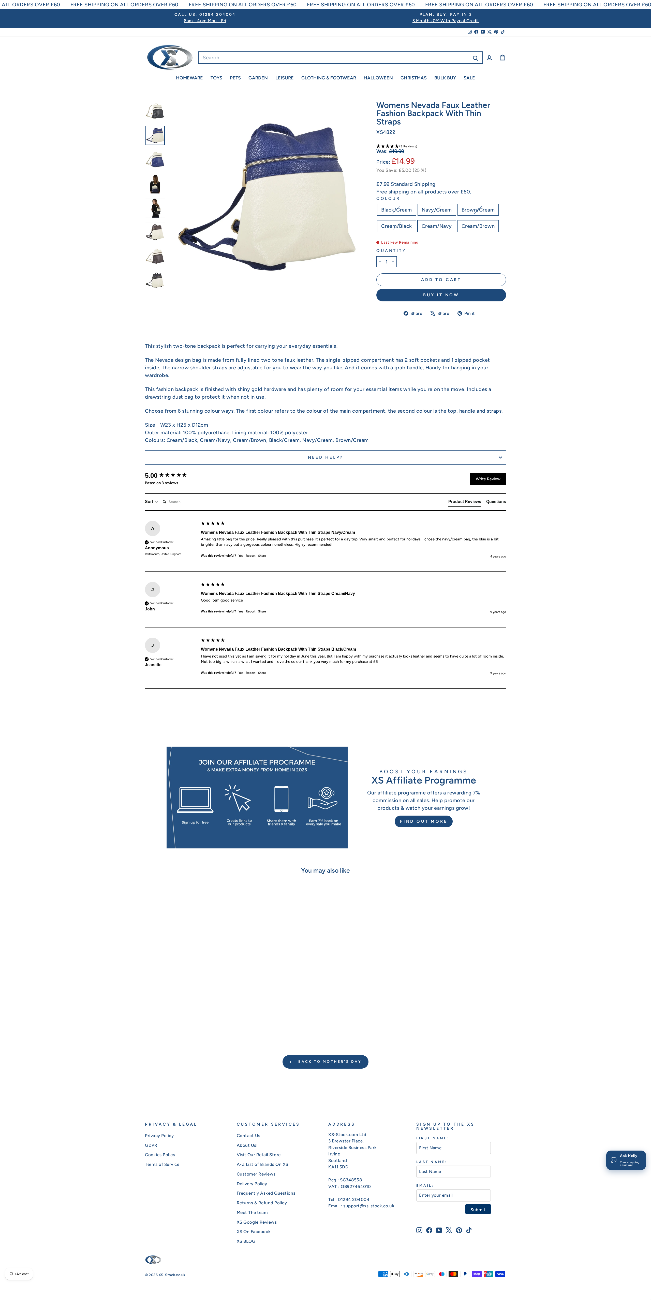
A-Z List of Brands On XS (262, 1164)
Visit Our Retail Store (259, 1154)
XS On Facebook (254, 1231)
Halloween (378, 78)
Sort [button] (149, 501)
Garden (258, 78)
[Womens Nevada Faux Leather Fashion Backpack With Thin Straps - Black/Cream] (170, 1012)
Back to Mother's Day (329, 1061)
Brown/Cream (478, 210)
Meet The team (252, 1212)
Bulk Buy (445, 78)
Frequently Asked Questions (266, 1193)
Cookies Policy (160, 1154)
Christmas (414, 78)
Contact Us (248, 1135)
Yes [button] (241, 555)
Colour (388, 198)
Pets (235, 78)
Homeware (189, 78)
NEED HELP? (325, 457)
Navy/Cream (437, 210)
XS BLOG (246, 1241)
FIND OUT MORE (423, 821)
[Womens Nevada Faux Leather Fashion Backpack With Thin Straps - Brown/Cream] (184, 1012)
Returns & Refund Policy (262, 1202)
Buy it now (441, 294)
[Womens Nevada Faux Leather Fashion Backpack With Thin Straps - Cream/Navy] (198, 1012)
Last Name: (431, 1162)
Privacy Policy (159, 1135)
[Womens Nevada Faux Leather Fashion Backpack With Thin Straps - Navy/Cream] (177, 1012)
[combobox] (340, 57)
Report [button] (251, 555)
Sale (469, 78)
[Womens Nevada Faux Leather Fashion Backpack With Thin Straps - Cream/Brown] (205, 1012)
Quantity (391, 250)
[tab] (464, 503)
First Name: (432, 1138)
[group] (171, 475)
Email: (425, 1185)
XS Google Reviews (257, 1222)
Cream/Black (396, 226)
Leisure (284, 78)
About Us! (247, 1145)
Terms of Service (162, 1164)
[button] (441, 146)
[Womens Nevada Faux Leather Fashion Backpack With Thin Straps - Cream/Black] (191, 1012)
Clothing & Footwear (328, 78)
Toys (216, 78)
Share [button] (262, 555)
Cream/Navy (437, 226)
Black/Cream (396, 210)
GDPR (151, 1145)
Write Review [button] (488, 479)
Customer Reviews (256, 1174)
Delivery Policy (252, 1183)
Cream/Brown (478, 226)
